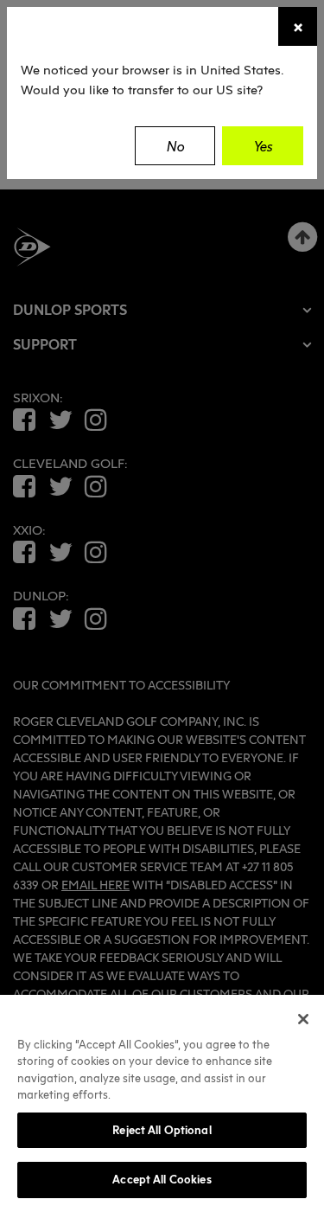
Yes (262, 146)
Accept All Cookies (161, 1179)
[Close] (303, 1019)
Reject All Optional (161, 1130)
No (175, 146)
